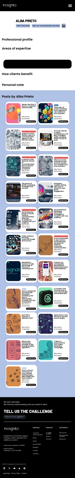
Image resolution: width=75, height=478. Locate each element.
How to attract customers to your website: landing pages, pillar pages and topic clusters (28, 374)
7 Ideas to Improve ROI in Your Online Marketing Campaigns (59, 344)
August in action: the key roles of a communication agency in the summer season (28, 137)
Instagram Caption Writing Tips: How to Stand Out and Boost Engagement (60, 187)
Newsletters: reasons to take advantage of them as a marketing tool (28, 265)
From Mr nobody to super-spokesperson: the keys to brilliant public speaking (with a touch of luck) (61, 135)
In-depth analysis (48, 433)
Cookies (23, 473)
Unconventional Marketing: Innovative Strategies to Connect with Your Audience (61, 214)
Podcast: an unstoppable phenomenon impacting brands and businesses (61, 265)
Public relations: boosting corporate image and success (28, 238)
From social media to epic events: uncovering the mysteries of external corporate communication (61, 243)
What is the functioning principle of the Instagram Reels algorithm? (28, 344)
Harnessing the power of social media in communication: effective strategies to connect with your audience (29, 217)
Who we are (62, 433)
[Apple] (19, 468)
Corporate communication (38, 434)
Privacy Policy (15, 473)
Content (35, 450)
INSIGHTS (49, 428)
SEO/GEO (35, 447)
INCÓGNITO (63, 428)
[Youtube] (14, 468)
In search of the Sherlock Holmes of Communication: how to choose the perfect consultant (28, 164)
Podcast (48, 439)
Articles (48, 436)
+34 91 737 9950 (16, 450)
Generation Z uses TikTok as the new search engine (61, 316)
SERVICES (36, 428)
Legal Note (6, 473)
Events (35, 441)
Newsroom (62, 439)
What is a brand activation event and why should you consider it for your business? (61, 163)
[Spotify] (24, 468)
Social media (37, 444)
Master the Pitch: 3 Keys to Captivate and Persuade (29, 106)
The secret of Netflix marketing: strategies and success (28, 185)
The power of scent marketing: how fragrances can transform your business (60, 110)
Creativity (35, 453)
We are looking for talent (63, 435)
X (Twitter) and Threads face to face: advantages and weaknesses (61, 291)
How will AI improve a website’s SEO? (27, 316)
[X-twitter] (9, 468)
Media (35, 438)
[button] (70, 6)
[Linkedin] (4, 468)
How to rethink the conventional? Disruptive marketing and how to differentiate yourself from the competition (29, 296)
